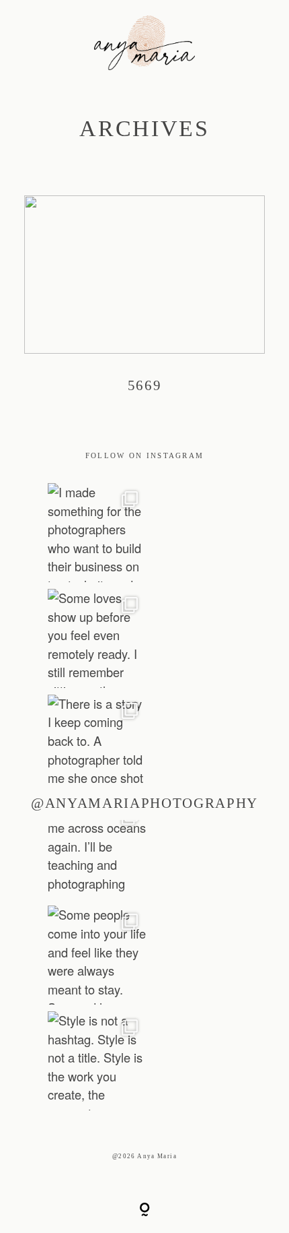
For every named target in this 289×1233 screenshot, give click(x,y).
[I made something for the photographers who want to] (97, 532)
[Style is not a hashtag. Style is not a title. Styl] (97, 1060)
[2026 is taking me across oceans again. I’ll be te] (97, 849)
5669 (144, 304)
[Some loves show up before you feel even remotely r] (97, 638)
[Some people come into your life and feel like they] (97, 955)
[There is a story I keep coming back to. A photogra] (97, 744)
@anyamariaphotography (144, 803)
